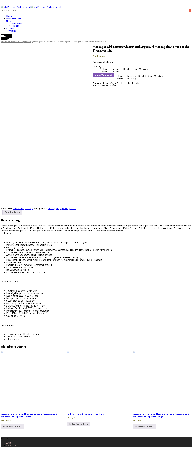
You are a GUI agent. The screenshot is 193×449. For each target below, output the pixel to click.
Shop (8, 20)
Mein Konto (17, 23)
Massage (29, 41)
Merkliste (16, 25)
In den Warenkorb (103, 75)
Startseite (5, 41)
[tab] (12, 212)
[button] (124, 69)
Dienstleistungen (13, 18)
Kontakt (10, 28)
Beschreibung (12, 212)
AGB (8, 443)
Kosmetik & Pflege (17, 41)
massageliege (54, 208)
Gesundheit (18, 208)
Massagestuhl (69, 208)
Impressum (11, 445)
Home (9, 15)
